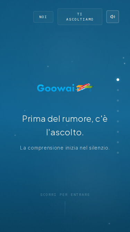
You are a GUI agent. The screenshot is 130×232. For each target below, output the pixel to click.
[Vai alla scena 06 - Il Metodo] (118, 131)
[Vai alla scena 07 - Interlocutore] (118, 142)
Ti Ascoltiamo (80, 17)
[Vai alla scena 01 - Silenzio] (118, 79)
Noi (43, 17)
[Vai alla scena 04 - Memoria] (118, 111)
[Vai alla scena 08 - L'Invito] (118, 152)
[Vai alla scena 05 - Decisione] (118, 121)
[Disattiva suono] (112, 16)
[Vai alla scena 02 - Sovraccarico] (118, 90)
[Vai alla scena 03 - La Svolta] (118, 100)
